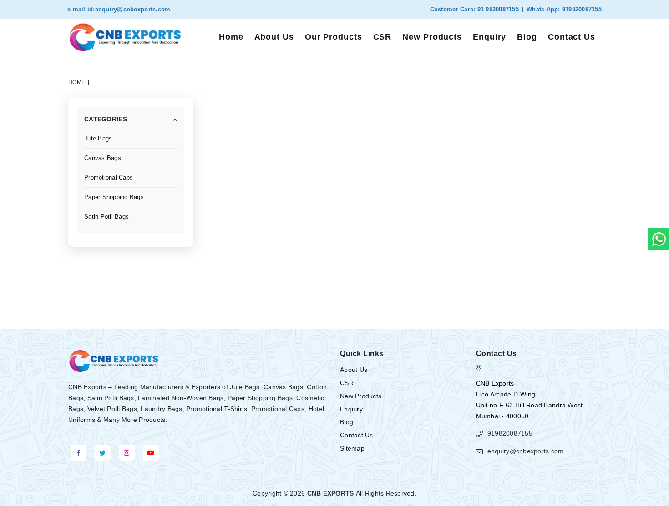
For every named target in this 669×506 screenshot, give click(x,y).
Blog (527, 36)
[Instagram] (127, 453)
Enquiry (489, 36)
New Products (432, 36)
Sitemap (352, 448)
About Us (274, 36)
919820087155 (581, 9)
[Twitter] (102, 453)
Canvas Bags (102, 158)
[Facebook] (78, 453)
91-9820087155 (497, 9)
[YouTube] (151, 453)
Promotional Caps (108, 177)
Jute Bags (98, 138)
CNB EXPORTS (330, 493)
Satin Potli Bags (106, 216)
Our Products (333, 36)
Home (231, 36)
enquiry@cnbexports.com (133, 9)
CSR (382, 36)
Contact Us (571, 36)
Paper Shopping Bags (114, 197)
